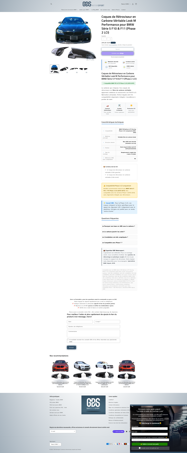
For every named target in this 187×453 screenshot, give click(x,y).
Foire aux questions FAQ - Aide (58, 407)
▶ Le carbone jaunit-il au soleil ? (114, 232)
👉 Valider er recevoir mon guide (150, 444)
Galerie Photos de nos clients (58, 415)
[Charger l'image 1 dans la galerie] (54, 69)
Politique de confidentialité (116, 418)
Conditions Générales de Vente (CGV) (119, 412)
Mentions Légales (113, 402)
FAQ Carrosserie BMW (56, 405)
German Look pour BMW (56, 412)
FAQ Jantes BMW (54, 402)
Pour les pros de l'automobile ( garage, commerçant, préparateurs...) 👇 (149, 437)
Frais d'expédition (113, 45)
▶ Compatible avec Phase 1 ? (112, 243)
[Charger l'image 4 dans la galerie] (83, 69)
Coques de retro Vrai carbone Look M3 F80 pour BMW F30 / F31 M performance (105, 383)
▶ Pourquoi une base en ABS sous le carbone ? (119, 226)
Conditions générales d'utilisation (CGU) (119, 410)
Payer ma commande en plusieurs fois (119, 407)
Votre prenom (135, 426)
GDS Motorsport (56, 449)
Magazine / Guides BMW (56, 400)
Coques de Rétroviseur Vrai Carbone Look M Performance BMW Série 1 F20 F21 (60, 383)
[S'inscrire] (74, 431)
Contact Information (114, 405)
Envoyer (71, 347)
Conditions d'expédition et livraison (118, 415)
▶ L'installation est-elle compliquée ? (115, 237)
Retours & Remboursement (116, 420)
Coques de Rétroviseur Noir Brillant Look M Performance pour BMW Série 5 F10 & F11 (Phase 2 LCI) (82, 383)
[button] (51, 4)
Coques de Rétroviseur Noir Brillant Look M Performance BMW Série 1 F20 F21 (126, 383)
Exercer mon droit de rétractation (118, 423)
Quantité (104, 36)
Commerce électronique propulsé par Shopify (71, 449)
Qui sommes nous (54, 410)
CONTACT (111, 400)
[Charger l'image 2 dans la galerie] (64, 69)
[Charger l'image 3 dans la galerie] (73, 69)
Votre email (134, 431)
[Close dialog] (185, 406)
